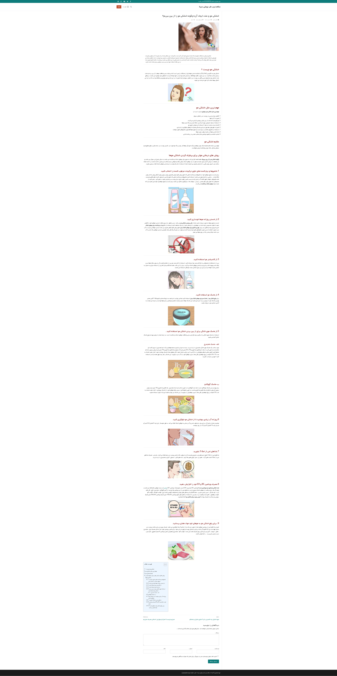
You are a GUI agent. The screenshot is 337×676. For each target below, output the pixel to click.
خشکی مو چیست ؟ (150, 569)
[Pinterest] (118, 1)
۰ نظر (192, 20)
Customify (184, 673)
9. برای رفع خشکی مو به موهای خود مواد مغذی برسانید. (156, 607)
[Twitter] (127, 1)
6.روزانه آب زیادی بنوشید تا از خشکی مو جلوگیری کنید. (157, 597)
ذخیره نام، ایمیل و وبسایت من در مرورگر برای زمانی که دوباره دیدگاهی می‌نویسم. (194, 656)
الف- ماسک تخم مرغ (155, 592)
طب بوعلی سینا (199, 20)
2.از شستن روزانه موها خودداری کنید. (156, 583)
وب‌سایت (217, 649)
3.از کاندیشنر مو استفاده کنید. (154, 585)
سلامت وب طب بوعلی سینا (209, 7)
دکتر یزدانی (215, 20)
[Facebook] (130, 1)
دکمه (119, 7)
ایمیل (190, 649)
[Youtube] (124, 1)
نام (164, 649)
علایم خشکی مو (149, 573)
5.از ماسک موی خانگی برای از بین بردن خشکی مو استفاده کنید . (156, 590)
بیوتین (165, 488)
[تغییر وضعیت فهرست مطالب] (164, 564)
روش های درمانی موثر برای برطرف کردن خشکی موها (155, 577)
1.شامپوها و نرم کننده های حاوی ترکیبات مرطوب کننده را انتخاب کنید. (157, 580)
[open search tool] (131, 7)
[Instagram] (121, 1)
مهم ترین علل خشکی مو (151, 571)
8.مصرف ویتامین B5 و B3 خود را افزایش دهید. (157, 603)
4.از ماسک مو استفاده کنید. (154, 587)
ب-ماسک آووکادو (152, 594)
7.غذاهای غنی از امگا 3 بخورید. (155, 600)
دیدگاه (217, 633)
